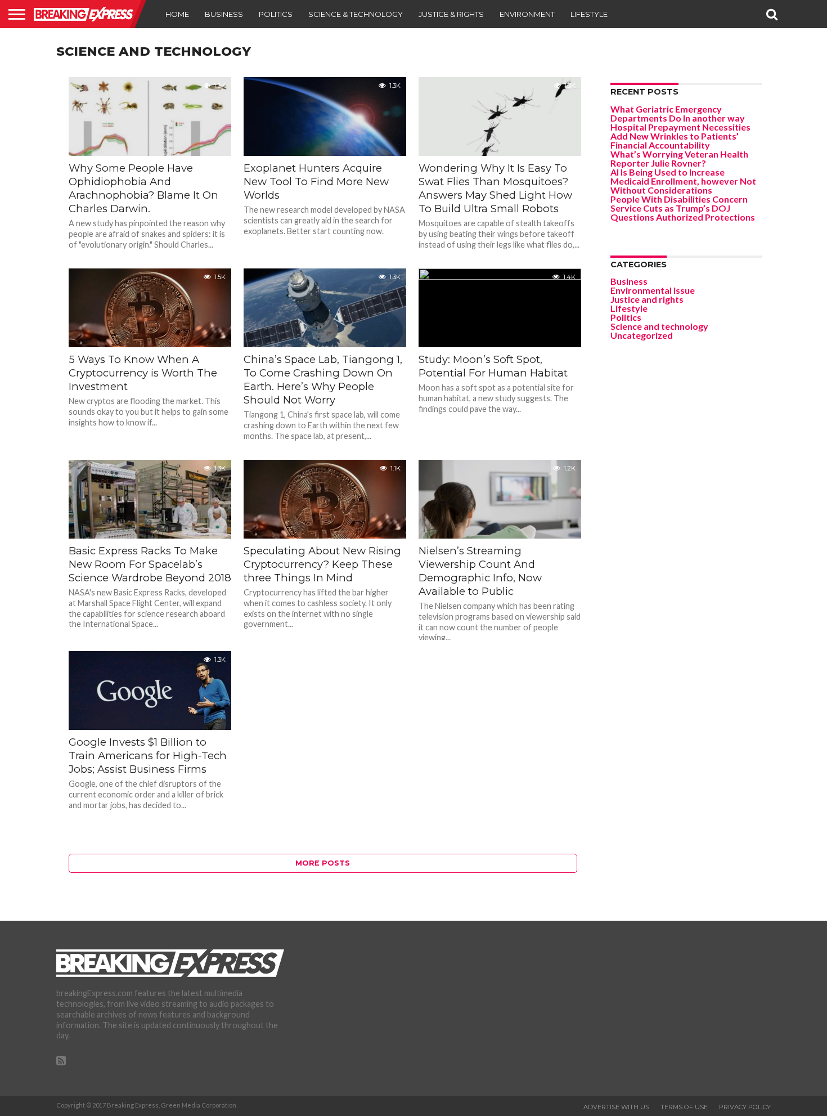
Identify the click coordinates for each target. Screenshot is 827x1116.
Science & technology (355, 14)
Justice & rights (451, 14)
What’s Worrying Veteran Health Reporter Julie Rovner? (679, 158)
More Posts (322, 863)
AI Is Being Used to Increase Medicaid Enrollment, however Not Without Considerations (683, 181)
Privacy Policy (745, 1107)
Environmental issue (652, 290)
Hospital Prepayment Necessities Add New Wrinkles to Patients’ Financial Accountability (680, 136)
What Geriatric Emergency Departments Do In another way (677, 113)
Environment (527, 14)
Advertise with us (616, 1107)
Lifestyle (589, 14)
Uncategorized (641, 335)
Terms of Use (684, 1107)
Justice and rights (647, 299)
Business (224, 14)
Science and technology (659, 326)
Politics (276, 14)
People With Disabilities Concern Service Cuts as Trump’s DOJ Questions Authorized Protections (682, 208)
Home (177, 14)
